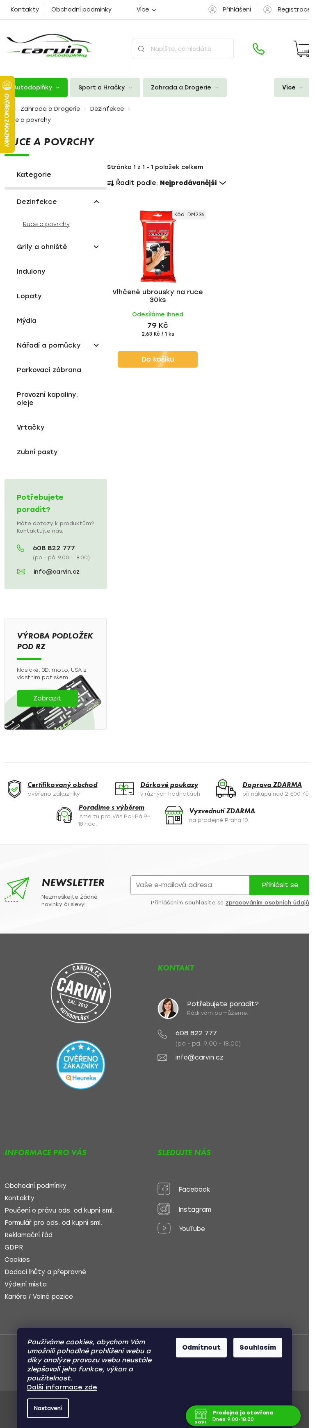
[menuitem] (36, 87)
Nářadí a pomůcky (49, 345)
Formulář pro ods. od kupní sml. (53, 1223)
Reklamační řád (28, 1235)
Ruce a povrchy (46, 224)
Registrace (294, 9)
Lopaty (29, 296)
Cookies (17, 1259)
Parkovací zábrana (49, 370)
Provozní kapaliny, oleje (47, 399)
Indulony (31, 271)
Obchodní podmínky (81, 9)
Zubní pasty (37, 452)
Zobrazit (47, 698)
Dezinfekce (37, 202)
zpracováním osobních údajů (267, 903)
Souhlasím (258, 1347)
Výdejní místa (26, 1284)
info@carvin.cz (57, 571)
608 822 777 (54, 548)
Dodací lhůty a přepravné (45, 1272)
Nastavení (48, 1408)
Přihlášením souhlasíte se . (231, 903)
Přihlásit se (280, 885)
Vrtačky (31, 427)
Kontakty (25, 9)
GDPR (14, 1247)
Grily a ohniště (42, 247)
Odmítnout (201, 1347)
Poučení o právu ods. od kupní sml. (59, 1210)
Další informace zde (62, 1387)
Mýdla (27, 321)
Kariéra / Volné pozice (39, 1296)
